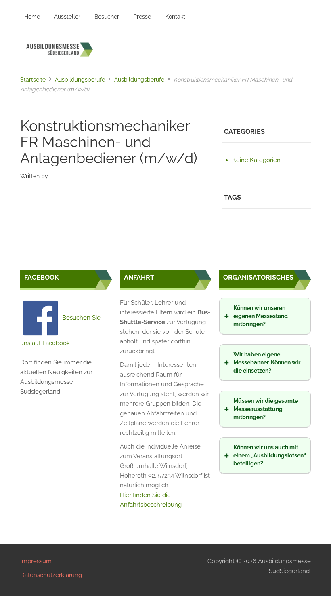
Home (32, 16)
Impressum (36, 561)
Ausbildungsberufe (80, 79)
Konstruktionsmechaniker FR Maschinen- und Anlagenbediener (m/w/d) (108, 141)
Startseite (33, 79)
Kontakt (175, 16)
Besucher (106, 16)
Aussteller (67, 16)
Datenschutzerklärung (51, 575)
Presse (142, 16)
